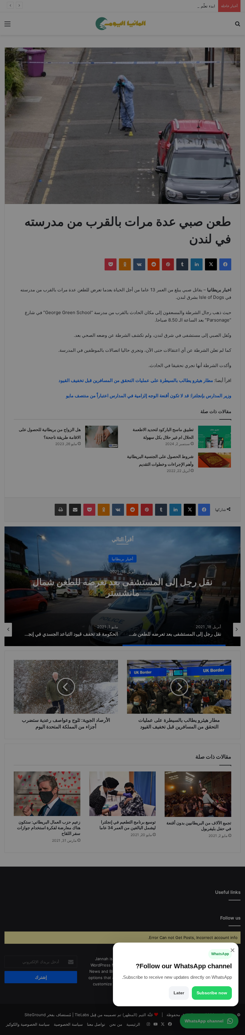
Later (179, 992)
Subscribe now (212, 992)
